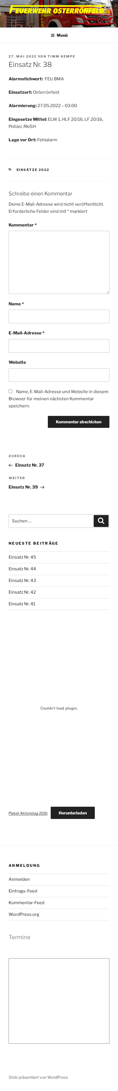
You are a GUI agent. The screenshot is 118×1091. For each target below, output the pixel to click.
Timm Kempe (61, 56)
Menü (62, 35)
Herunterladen (73, 812)
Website (17, 362)
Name (16, 304)
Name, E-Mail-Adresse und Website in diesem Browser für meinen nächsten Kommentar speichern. (59, 398)
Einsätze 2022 (33, 170)
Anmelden (19, 879)
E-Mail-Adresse (26, 333)
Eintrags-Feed (23, 891)
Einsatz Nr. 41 (22, 603)
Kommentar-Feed (26, 902)
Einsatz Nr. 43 (22, 580)
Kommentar (23, 225)
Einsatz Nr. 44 (22, 568)
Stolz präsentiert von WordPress (38, 1077)
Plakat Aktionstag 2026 (28, 813)
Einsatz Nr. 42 (22, 592)
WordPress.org (24, 914)
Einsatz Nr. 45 (22, 557)
